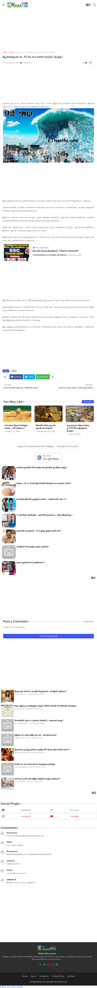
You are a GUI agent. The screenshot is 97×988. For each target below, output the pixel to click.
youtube (75, 816)
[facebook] (40, 964)
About (33, 976)
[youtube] (48, 964)
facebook (26, 810)
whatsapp (74, 810)
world (11, 52)
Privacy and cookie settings (11, 987)
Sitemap (71, 976)
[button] (88, 5)
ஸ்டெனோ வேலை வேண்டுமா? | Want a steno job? (55, 251)
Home (5, 52)
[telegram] (56, 964)
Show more (87, 402)
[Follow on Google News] (48, 461)
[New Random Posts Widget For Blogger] (93, 578)
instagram (26, 816)
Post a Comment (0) (48, 636)
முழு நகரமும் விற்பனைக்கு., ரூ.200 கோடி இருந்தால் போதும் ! (78, 428)
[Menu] (3, 4)
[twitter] (44, 964)
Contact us (44, 976)
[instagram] (52, 964)
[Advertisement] (48, 84)
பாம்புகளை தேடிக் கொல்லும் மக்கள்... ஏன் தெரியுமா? (16, 426)
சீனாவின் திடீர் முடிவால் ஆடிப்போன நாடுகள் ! (45, 426)
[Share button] (52, 376)
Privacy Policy (58, 976)
